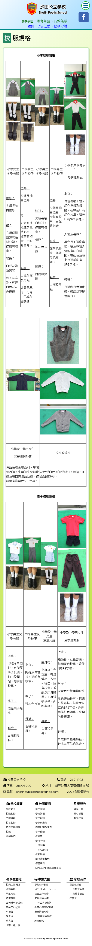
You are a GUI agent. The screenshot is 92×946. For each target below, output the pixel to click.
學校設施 (40, 818)
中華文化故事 (13, 907)
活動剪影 (10, 889)
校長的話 (10, 822)
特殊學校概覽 (13, 827)
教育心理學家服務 (43, 907)
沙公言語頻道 (44, 902)
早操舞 (9, 911)
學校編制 (40, 809)
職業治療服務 (41, 911)
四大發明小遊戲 (14, 902)
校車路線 (40, 831)
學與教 (81, 804)
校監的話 (10, 813)
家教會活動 (78, 889)
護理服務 (39, 920)
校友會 (73, 898)
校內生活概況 (13, 884)
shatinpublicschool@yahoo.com (37, 792)
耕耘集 (41, 845)
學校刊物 (40, 840)
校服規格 (40, 854)
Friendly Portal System (49, 938)
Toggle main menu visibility (85, 5)
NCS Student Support (46, 889)
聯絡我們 (10, 836)
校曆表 (38, 836)
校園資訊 (44, 804)
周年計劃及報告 (43, 827)
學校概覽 (16, 804)
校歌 (8, 831)
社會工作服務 (41, 893)
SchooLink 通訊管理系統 (48, 867)
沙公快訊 (43, 849)
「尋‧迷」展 (13, 925)
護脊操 (9, 916)
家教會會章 (78, 893)
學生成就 (10, 893)
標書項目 (40, 863)
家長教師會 (75, 884)
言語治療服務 (41, 898)
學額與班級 (41, 822)
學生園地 (15, 879)
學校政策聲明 (42, 858)
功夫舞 (9, 920)
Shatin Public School (53, 12)
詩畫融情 (10, 898)
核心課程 (78, 813)
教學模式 (78, 818)
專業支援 (43, 879)
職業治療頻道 (44, 916)
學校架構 (40, 813)
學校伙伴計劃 (41, 884)
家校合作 (79, 879)
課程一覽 (78, 809)
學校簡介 (10, 809)
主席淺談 (10, 818)
